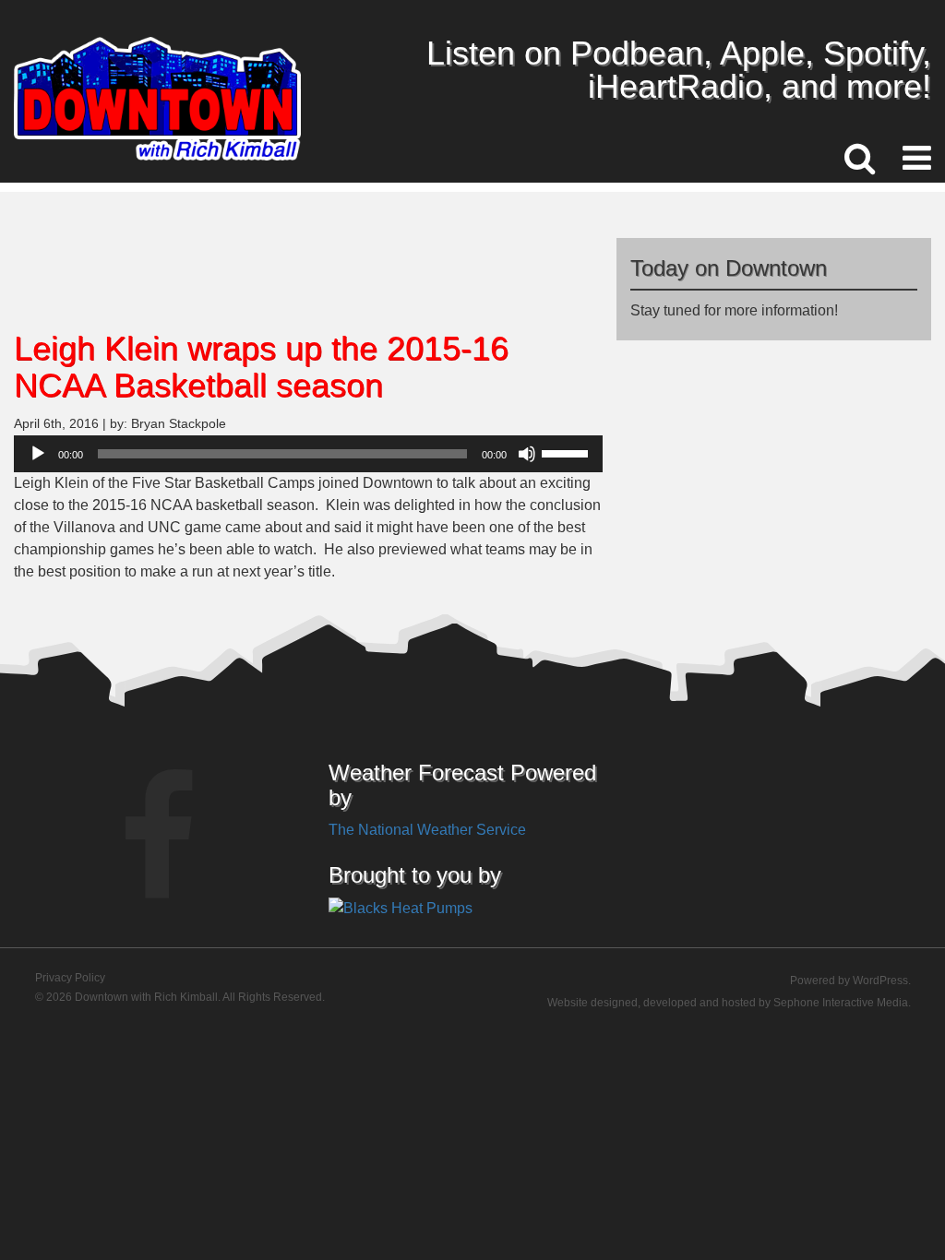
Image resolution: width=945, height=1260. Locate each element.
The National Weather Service (427, 830)
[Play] (38, 454)
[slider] (567, 452)
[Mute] (527, 454)
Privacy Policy (70, 977)
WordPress (880, 980)
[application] (308, 453)
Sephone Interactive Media (840, 1002)
